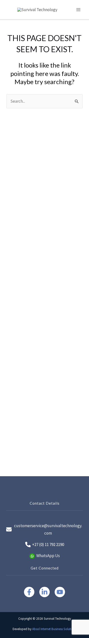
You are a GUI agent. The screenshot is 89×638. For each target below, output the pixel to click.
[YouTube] (60, 592)
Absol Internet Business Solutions (54, 629)
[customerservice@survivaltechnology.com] (44, 529)
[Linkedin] (44, 592)
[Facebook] (29, 592)
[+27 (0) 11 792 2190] (44, 544)
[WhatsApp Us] (44, 556)
